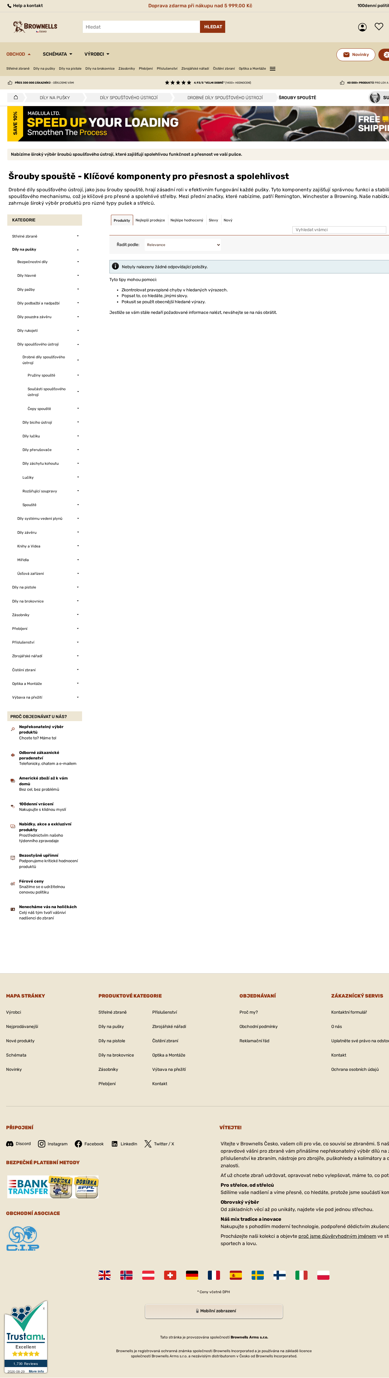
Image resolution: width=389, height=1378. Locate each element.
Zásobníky (127, 69)
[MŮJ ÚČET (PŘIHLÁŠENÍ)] (364, 27)
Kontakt (159, 1083)
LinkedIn (129, 1144)
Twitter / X (164, 1144)
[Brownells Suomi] (280, 1275)
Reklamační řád (254, 1040)
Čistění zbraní (224, 69)
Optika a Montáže (252, 69)
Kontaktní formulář (349, 1012)
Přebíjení (146, 69)
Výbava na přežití (169, 1069)
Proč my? (248, 1012)
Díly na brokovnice (100, 69)
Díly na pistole (70, 69)
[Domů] (14, 97)
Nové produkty (20, 1040)
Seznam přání (380, 27)
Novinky (14, 1069)
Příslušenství (167, 69)
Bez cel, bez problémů (39, 789)
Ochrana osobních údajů (355, 1069)
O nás (336, 1026)
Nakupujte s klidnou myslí (42, 809)
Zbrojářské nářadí (195, 69)
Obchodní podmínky (258, 1026)
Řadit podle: (128, 244)
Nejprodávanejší (22, 1026)
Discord (23, 1143)
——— (272, 68)
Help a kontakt (27, 5)
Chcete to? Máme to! (37, 738)
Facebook (94, 1144)
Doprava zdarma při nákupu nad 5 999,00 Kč (200, 6)
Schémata (55, 54)
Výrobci (94, 54)
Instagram (57, 1144)
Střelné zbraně (17, 69)
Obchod (15, 54)
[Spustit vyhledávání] (212, 27)
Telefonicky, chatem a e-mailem (48, 763)
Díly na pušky (44, 69)
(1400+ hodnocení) (222, 82)
